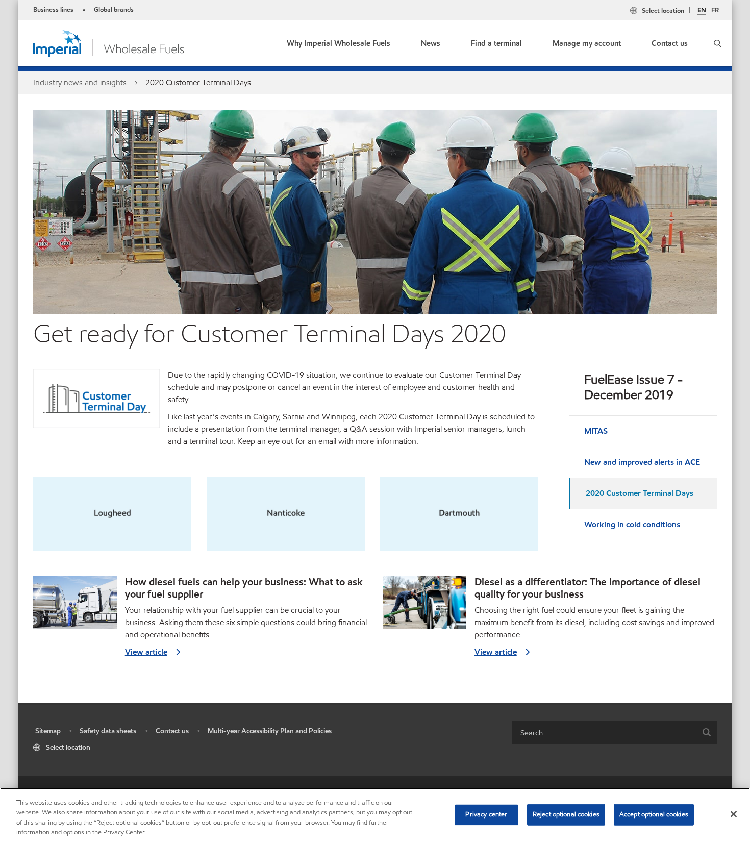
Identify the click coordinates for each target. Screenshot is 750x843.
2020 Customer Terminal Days (198, 82)
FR (715, 10)
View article (146, 652)
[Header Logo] (108, 42)
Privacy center (486, 814)
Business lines (53, 9)
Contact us (670, 43)
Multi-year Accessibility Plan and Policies (270, 731)
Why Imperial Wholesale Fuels (338, 43)
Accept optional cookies (653, 814)
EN (701, 11)
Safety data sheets (108, 731)
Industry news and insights (80, 82)
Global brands (114, 9)
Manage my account (587, 43)
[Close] (733, 814)
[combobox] (614, 732)
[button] (717, 43)
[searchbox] (604, 732)
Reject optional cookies (566, 814)
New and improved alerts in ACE (642, 462)
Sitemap (48, 731)
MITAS (596, 431)
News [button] (430, 43)
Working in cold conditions (632, 524)
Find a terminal (496, 43)
